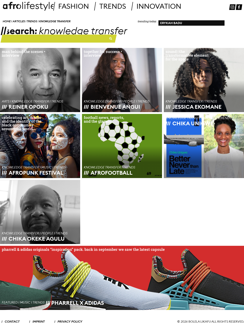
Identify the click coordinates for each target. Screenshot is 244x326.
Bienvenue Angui (115, 106)
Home (7, 21)
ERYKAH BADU (171, 23)
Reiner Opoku (28, 106)
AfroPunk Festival (36, 172)
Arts (5, 101)
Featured (10, 302)
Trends (112, 6)
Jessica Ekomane (196, 106)
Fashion (73, 6)
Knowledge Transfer (30, 101)
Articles (19, 21)
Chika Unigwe (192, 123)
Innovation (158, 6)
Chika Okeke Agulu (37, 238)
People (129, 101)
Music (46, 167)
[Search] (111, 39)
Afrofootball (112, 172)
